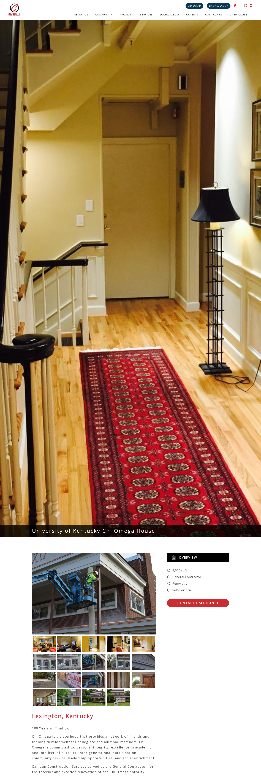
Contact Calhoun (196, 603)
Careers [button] (192, 14)
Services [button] (146, 14)
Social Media (169, 14)
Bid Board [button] (194, 5)
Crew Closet (239, 14)
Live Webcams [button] (218, 5)
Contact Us (214, 14)
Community (104, 14)
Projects (126, 14)
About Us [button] (81, 14)
